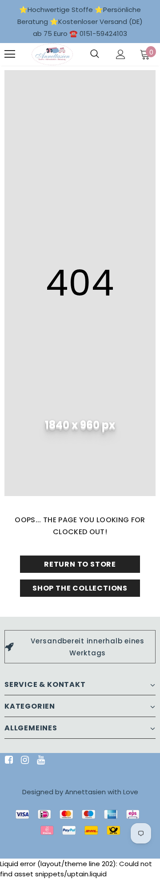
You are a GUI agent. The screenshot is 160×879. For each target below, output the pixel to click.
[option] (80, 646)
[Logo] (52, 54)
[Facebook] (7, 760)
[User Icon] (120, 54)
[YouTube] (39, 760)
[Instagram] (23, 760)
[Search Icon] (94, 54)
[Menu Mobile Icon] (9, 54)
